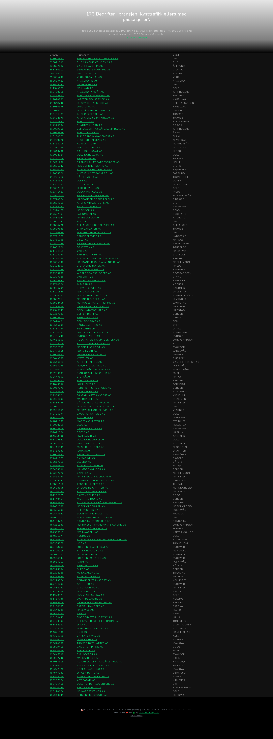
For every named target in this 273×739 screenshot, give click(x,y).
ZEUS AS (82, 424)
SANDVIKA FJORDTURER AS (93, 521)
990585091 (57, 587)
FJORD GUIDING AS (88, 291)
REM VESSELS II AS (88, 510)
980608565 (57, 487)
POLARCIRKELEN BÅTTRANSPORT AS (99, 502)
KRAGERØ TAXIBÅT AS (90, 91)
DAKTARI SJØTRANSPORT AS (94, 395)
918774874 (57, 199)
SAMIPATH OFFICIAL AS (91, 280)
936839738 (57, 402)
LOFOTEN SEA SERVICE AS (93, 99)
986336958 (57, 543)
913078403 (57, 110)
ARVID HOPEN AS (87, 391)
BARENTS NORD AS (89, 635)
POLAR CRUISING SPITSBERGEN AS (98, 339)
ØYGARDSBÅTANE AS (90, 598)
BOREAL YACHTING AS (90, 669)
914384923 (57, 121)
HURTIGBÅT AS (86, 591)
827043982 (57, 58)
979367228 (57, 473)
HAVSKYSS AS (85, 609)
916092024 (57, 154)
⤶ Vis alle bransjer (136, 37)
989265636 (57, 576)
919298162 (57, 206)
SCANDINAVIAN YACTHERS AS (95, 517)
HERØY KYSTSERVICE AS (91, 365)
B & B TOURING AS (88, 587)
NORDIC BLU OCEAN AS (91, 299)
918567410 (57, 195)
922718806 (57, 284)
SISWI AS (82, 239)
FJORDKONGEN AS (88, 132)
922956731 (57, 288)
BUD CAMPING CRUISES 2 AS (94, 62)
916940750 (57, 169)
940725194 (57, 413)
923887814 (57, 299)
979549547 (57, 480)
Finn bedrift (136, 715)
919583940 (57, 217)
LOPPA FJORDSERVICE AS (92, 332)
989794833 (57, 584)
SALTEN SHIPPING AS (90, 646)
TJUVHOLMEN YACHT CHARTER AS (97, 58)
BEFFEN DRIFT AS (87, 313)
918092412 (57, 188)
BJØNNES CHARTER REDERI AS (95, 480)
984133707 (57, 521)
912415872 (57, 95)
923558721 (57, 295)
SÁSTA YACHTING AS (89, 325)
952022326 (57, 432)
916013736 (57, 151)
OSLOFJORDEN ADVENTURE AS (96, 683)
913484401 (57, 114)
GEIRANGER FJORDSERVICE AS (95, 225)
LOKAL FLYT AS (86, 384)
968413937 (57, 450)
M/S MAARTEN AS (88, 532)
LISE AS (81, 543)
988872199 (57, 554)
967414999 (57, 447)
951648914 (57, 428)
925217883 (57, 313)
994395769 (57, 635)
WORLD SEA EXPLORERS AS (94, 273)
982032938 (57, 506)
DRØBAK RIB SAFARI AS (91, 354)
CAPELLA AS (84, 473)
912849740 (57, 103)
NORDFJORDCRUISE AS (91, 506)
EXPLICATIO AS (86, 650)
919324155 (57, 210)
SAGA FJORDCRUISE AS (91, 413)
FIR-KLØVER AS (86, 158)
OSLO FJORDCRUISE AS (91, 439)
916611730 (57, 162)
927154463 (57, 332)
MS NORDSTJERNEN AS (91, 691)
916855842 (57, 165)
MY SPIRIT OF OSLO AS (90, 447)
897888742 (57, 84)
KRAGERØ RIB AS (87, 80)
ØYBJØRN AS (84, 284)
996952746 (57, 658)
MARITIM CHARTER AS (90, 421)
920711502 (57, 236)
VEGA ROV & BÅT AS (89, 77)
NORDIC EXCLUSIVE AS (91, 347)
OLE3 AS (82, 180)
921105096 (57, 254)
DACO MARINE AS (88, 554)
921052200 (57, 247)
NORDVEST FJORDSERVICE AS (95, 410)
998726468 (57, 683)
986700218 (57, 550)
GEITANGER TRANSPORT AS (94, 580)
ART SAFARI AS (86, 680)
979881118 (57, 484)
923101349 (57, 291)
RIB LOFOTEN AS (87, 654)
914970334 (57, 125)
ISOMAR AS (84, 450)
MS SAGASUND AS (88, 572)
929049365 (57, 358)
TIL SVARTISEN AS (88, 328)
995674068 (57, 643)
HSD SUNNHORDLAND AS (92, 165)
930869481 (57, 380)
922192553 (57, 265)
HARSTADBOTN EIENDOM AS (94, 476)
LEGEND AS (84, 461)
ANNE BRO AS (85, 584)
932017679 (57, 387)
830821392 (57, 62)
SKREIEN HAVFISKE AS (90, 606)
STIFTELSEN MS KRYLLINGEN (94, 169)
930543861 (57, 376)
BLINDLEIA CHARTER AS (91, 491)
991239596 (57, 591)
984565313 (57, 532)
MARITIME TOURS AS (89, 498)
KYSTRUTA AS (85, 358)
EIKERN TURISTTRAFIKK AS (93, 243)
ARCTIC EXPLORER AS (90, 114)
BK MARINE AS (86, 458)
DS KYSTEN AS (85, 247)
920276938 (57, 232)
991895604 (57, 602)
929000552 (57, 354)
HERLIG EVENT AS (88, 188)
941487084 (57, 417)
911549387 (57, 88)
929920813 (57, 369)
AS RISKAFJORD (86, 143)
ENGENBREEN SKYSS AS (91, 140)
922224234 (57, 269)
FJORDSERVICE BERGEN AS (93, 95)
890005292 (57, 77)
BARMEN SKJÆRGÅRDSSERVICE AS (98, 162)
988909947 (57, 558)
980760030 (57, 491)
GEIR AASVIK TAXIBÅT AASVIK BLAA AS (101, 128)
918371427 (57, 191)
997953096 (57, 676)
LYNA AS (82, 624)
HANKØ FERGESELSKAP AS (93, 110)
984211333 (57, 524)
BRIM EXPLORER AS (89, 228)
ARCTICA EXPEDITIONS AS (93, 665)
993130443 (57, 617)
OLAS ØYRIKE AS (87, 639)
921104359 (57, 251)
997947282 (57, 672)
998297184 (57, 680)
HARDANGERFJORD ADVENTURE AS (99, 262)
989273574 (57, 580)
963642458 (57, 443)
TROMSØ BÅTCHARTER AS (93, 643)
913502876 (57, 117)
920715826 (57, 239)
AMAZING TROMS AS (89, 254)
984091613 (57, 517)
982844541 (57, 513)
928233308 (57, 343)
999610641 (57, 695)
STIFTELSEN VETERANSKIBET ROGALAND (102, 539)
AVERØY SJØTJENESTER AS (93, 676)
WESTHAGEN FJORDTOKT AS (94, 232)
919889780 (57, 225)
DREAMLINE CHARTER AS (92, 487)
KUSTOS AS (84, 535)
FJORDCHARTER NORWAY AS (94, 617)
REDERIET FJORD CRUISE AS (94, 387)
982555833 (57, 510)
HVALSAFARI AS (87, 436)
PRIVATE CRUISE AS (89, 288)
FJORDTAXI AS (85, 121)
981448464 (57, 498)
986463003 (57, 547)
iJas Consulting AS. (149, 712)
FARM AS (82, 561)
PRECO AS (83, 432)
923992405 (57, 302)
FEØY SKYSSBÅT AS (88, 321)
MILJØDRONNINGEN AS (91, 469)
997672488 (57, 669)
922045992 (57, 262)
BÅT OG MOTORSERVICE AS (93, 402)
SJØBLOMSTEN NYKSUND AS (94, 373)
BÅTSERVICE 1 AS (88, 177)
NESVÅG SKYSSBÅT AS (90, 269)
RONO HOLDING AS (88, 576)
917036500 (57, 173)
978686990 (57, 469)
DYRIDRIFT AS (85, 276)
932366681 (57, 395)
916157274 (57, 158)
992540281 (57, 609)
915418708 (57, 143)
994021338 (57, 632)
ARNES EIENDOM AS (89, 362)
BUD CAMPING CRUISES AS (93, 343)
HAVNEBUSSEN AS (88, 217)
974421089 (57, 458)
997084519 (57, 661)
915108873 (57, 136)
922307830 (57, 276)
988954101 (57, 561)
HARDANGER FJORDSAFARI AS (95, 199)
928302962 (57, 347)
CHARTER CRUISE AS (89, 428)
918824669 (57, 202)
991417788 (57, 598)
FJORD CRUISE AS (87, 380)
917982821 (57, 184)
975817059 (57, 461)
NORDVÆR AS (85, 210)
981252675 (57, 495)
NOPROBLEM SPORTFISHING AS (96, 302)
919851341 (57, 221)
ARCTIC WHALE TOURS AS (93, 202)
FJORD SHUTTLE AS (88, 147)
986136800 (57, 539)
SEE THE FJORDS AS (89, 687)
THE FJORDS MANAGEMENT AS (95, 136)
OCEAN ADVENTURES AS (92, 310)
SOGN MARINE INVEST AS (92, 513)
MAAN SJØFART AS (88, 443)
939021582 (57, 406)
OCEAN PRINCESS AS (90, 191)
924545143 (57, 310)
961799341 (57, 439)
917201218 (57, 177)
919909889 (57, 228)
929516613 (57, 362)
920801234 (57, 243)
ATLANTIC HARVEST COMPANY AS (97, 258)
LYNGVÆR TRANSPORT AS (93, 103)
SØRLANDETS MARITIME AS (94, 69)
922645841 (57, 280)
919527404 (57, 214)
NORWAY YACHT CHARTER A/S (95, 406)
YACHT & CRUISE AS (89, 206)
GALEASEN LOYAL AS (90, 151)
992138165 (57, 606)
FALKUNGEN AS (86, 214)
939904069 (57, 410)
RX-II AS (82, 632)
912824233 (57, 99)
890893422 (57, 80)
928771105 (57, 350)
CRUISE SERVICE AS (89, 236)
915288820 (57, 140)
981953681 (57, 502)
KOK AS (81, 221)
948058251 (57, 424)
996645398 (57, 654)
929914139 (57, 365)
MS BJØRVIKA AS (87, 84)
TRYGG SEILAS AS (87, 317)
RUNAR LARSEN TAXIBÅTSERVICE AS (99, 661)
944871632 (57, 421)
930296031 (57, 373)
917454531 (57, 180)
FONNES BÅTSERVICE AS (92, 528)
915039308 (57, 128)
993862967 (57, 624)
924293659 (57, 306)
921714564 (57, 258)
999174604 (57, 691)
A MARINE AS (85, 417)
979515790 (57, 476)
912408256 (57, 91)
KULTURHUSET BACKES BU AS (95, 173)
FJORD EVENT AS (87, 350)
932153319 (57, 391)
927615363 (57, 339)
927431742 (57, 336)
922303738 (57, 273)
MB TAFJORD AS (86, 73)
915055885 (57, 132)
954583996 (57, 436)
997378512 (57, 665)
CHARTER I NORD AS (89, 125)
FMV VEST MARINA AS (90, 595)
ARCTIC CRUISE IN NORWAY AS (96, 117)
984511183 (57, 528)
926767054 (57, 328)
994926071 (57, 639)
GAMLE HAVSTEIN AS (90, 66)
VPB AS (81, 613)
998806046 (57, 687)
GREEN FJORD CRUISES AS (93, 306)
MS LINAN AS (85, 88)
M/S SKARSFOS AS (88, 658)
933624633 (57, 399)
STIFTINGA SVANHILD (90, 465)
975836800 (57, 465)
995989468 (57, 646)
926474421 (57, 321)
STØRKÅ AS (84, 376)
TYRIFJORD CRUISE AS (90, 550)
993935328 (57, 628)
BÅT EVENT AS (86, 184)
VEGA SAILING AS (87, 565)
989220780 (57, 572)
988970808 (57, 565)
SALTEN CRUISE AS (88, 495)
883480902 (57, 69)
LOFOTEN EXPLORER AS (91, 558)
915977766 (57, 147)
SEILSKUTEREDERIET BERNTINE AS (98, 621)
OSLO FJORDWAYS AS (90, 154)
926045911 (57, 317)
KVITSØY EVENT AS (88, 336)
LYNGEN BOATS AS (88, 672)
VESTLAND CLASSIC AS (91, 454)
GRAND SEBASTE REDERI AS (94, 602)
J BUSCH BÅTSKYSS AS (90, 484)
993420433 (57, 621)
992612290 (57, 613)
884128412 (57, 73)
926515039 (57, 325)
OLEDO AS (83, 569)
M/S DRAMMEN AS (88, 399)
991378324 (57, 595)
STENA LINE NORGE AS (91, 265)
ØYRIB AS (82, 251)
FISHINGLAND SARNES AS (93, 195)
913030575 (57, 106)
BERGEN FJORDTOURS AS (92, 695)
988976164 (57, 569)
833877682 (57, 66)
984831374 (57, 535)
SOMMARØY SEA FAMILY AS (93, 369)
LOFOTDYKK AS (86, 106)
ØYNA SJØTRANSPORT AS (92, 628)
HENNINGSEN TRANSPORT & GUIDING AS (102, 524)
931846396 (57, 384)
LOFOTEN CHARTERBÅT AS (93, 547)
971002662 (57, 454)
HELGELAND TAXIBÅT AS (92, 295)
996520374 (57, 650)
